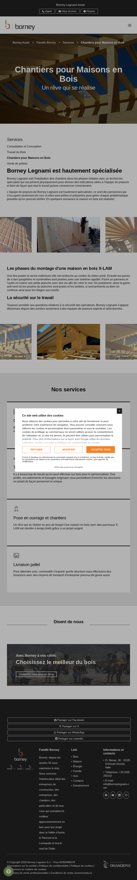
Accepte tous (100, 449)
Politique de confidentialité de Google (79, 442)
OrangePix (78, 467)
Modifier (68, 449)
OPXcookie (59, 467)
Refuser (36, 449)
